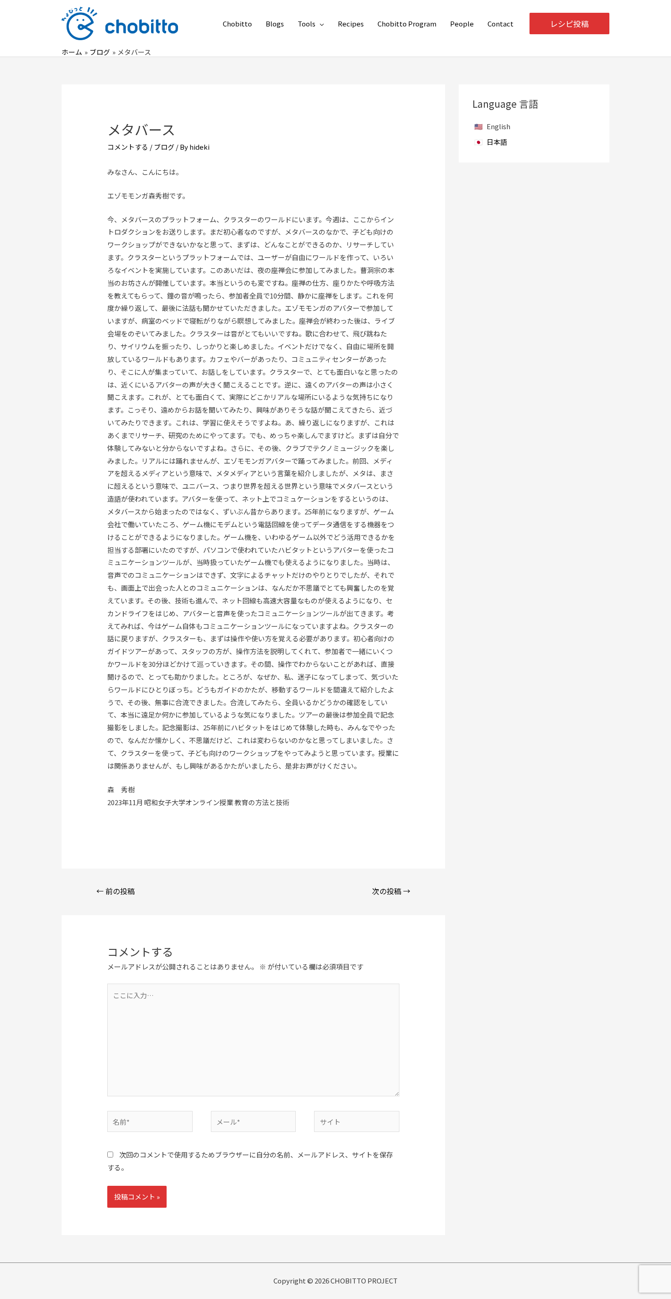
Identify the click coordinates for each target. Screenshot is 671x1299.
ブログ (164, 147)
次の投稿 (391, 890)
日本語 (497, 142)
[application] (319, 24)
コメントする (127, 147)
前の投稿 (115, 890)
